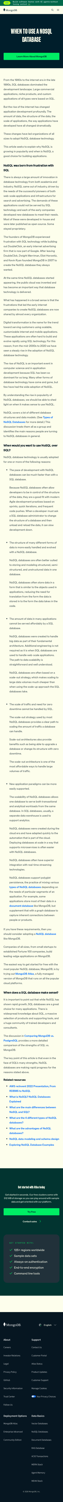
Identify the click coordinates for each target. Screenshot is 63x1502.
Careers (7, 1347)
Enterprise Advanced (13, 1431)
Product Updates (39, 1371)
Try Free (31, 1212)
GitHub (7, 1380)
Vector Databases (40, 1423)
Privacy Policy (10, 1371)
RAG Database (38, 1448)
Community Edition (13, 1439)
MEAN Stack (37, 1480)
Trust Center (9, 1396)
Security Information (13, 1388)
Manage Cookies (39, 1388)
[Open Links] (58, 10)
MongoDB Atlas (10, 1423)
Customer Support (40, 1380)
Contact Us (37, 1347)
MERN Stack (37, 1464)
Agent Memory (38, 1472)
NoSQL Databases (40, 1431)
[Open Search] (52, 10)
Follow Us (8, 1404)
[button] (50, 1324)
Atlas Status (37, 1363)
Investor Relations (12, 1355)
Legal (6, 1363)
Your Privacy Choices (46, 1396)
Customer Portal (39, 1355)
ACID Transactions (40, 1456)
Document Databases (41, 1439)
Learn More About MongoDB (32, 56)
